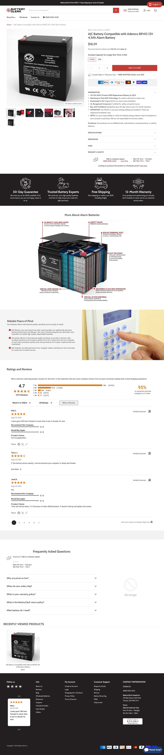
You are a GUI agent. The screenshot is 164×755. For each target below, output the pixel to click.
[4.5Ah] (92, 62)
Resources (93, 139)
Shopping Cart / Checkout (74, 693)
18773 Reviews (24, 395)
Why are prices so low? (18, 578)
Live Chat (124, 161)
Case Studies (40, 709)
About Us (39, 686)
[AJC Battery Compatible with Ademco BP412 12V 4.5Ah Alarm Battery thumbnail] (10, 122)
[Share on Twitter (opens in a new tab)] (22, 444)
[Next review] (19, 729)
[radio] (82, 385)
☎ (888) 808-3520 (51, 17)
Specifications (95, 133)
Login (67, 690)
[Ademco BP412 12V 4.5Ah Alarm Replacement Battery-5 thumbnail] (48, 112)
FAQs (90, 146)
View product (23, 649)
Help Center (98, 702)
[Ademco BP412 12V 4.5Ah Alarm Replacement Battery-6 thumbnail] (58, 112)
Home (9, 25)
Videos (38, 712)
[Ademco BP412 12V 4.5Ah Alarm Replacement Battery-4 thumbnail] (39, 112)
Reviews (39, 690)
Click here (143, 166)
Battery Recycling (100, 696)
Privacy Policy (70, 696)
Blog (37, 693)
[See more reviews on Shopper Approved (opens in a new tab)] (26, 444)
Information (94, 92)
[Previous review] (19, 696)
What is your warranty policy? (21, 594)
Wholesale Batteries (43, 696)
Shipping (97, 690)
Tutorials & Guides (42, 706)
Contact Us (35, 17)
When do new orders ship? (19, 586)
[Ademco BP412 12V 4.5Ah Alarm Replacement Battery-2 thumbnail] (20, 112)
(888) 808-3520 (109, 161)
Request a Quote (100, 686)
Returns (96, 693)
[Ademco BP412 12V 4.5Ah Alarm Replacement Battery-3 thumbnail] (29, 112)
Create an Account (71, 686)
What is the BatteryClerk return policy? (25, 602)
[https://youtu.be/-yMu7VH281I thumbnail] (69, 112)
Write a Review (68, 403)
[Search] (116, 10)
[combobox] (70, 10)
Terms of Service (71, 699)
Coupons (39, 702)
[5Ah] (100, 62)
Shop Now (11, 17)
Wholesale (23, 17)
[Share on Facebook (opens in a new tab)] (19, 445)
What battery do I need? (18, 610)
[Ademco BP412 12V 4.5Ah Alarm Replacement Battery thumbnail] (10, 112)
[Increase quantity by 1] (107, 68)
